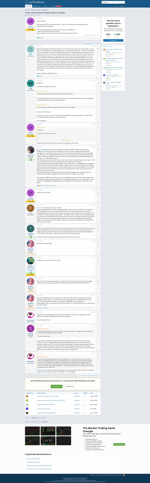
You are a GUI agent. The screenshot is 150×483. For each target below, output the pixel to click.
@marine (39, 149)
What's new (36, 6)
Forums (28, 6)
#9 (94, 241)
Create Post (113, 40)
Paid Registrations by (75, 479)
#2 (94, 46)
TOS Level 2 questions (43, 409)
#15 (94, 353)
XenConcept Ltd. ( (89, 480)
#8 (94, 225)
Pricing (54, 6)
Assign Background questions (46, 404)
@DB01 (44, 151)
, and (48, 185)
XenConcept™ (77, 480)
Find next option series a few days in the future (51, 400)
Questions (77, 396)
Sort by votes (96, 43)
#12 (94, 295)
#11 (94, 278)
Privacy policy (110, 475)
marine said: (41, 91)
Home (120, 475)
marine (28, 15)
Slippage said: (41, 356)
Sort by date (88, 43)
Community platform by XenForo (75, 478)
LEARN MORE (69, 386)
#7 (94, 205)
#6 (94, 189)
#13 (94, 312)
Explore (46, 6)
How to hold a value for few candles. (48, 396)
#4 (94, 124)
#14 (94, 325)
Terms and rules (101, 475)
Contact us (92, 475)
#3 (94, 80)
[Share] (97, 18)
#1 (99, 18)
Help (116, 475)
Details (94, 480)
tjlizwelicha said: (42, 328)
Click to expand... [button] (66, 140)
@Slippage (40, 370)
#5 (94, 147)
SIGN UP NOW (56, 386)
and (43, 308)
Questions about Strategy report (47, 413)
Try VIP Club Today (119, 444)
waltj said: (40, 127)
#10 (94, 257)
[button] (41, 6)
